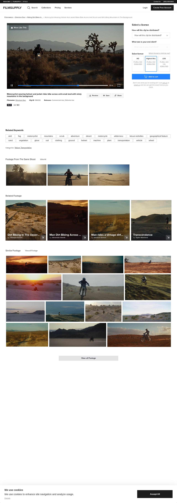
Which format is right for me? (159, 53)
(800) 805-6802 (168, 1)
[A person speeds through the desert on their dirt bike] (77, 335)
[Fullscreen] (119, 85)
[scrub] (62, 136)
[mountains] (48, 136)
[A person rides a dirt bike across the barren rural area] (147, 311)
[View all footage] (31, 250)
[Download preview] (30, 270)
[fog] (19, 136)
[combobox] (151, 47)
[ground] (71, 140)
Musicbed (6, 1)
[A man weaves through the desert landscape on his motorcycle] (64, 264)
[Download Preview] (29, 182)
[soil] (47, 140)
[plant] (109, 140)
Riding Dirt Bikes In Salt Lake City (35, 17)
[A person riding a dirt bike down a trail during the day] (27, 335)
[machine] (97, 140)
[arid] (10, 136)
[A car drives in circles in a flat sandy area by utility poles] (109, 175)
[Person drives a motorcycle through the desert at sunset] (26, 264)
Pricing (58, 8)
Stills (25, 1)
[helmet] (84, 140)
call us (164, 83)
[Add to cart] (44, 270)
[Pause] (12, 85)
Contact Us (157, 1)
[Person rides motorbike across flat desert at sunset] (25, 311)
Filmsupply (17, 1)
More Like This (20, 27)
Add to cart (153, 77)
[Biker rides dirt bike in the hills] (148, 287)
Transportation (26, 148)
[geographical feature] (158, 136)
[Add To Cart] (43, 182)
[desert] (88, 136)
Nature (17, 148)
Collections (46, 8)
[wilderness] (118, 136)
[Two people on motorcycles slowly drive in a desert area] (68, 175)
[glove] (37, 140)
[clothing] (58, 140)
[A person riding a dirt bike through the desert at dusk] (26, 175)
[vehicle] (139, 140)
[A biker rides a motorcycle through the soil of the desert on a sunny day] (65, 311)
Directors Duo (20, 17)
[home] (14, 8)
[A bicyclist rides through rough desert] (102, 264)
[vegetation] (23, 140)
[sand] (10, 140)
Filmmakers (8, 17)
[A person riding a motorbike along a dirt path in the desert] (103, 311)
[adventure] (75, 136)
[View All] (43, 159)
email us (137, 85)
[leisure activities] (136, 136)
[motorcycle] (102, 136)
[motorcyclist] (32, 136)
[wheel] (151, 140)
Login (145, 8)
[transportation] (123, 140)
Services (68, 8)
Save (36, 182)
